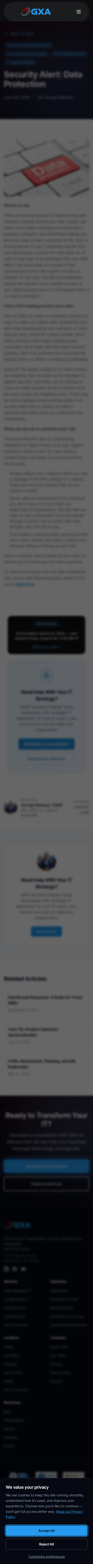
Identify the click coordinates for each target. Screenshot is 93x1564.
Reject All (46, 1544)
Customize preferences (46, 1556)
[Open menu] (78, 11)
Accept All (46, 1531)
